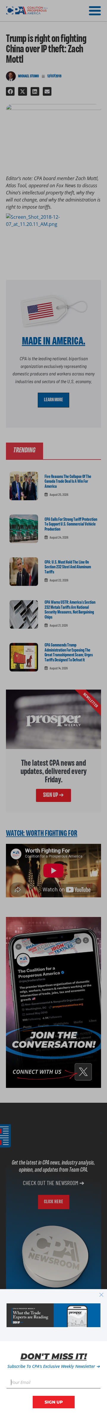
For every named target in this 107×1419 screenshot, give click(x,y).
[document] (53, 709)
